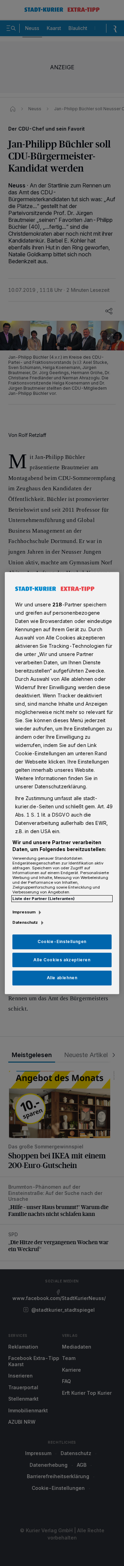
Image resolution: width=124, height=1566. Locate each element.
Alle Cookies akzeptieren (61, 959)
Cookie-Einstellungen (62, 941)
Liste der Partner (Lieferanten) (43, 898)
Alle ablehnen (62, 978)
